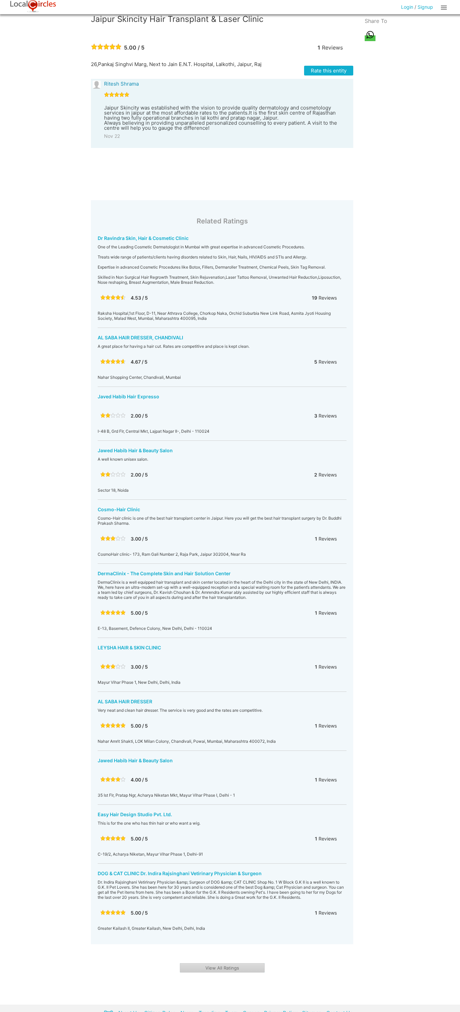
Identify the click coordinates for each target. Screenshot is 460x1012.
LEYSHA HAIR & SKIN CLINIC (129, 647)
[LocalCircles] (33, 6)
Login (407, 7)
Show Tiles (444, 7)
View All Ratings (222, 968)
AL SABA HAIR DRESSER (125, 701)
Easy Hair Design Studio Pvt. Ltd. (135, 814)
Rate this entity (329, 70)
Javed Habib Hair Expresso (128, 396)
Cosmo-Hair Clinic (119, 509)
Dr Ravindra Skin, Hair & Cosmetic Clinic (143, 238)
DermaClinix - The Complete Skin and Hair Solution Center (164, 573)
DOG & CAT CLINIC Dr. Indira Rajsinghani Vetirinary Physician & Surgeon (180, 873)
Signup (425, 7)
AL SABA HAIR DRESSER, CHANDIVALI (140, 337)
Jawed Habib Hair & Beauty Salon (135, 450)
